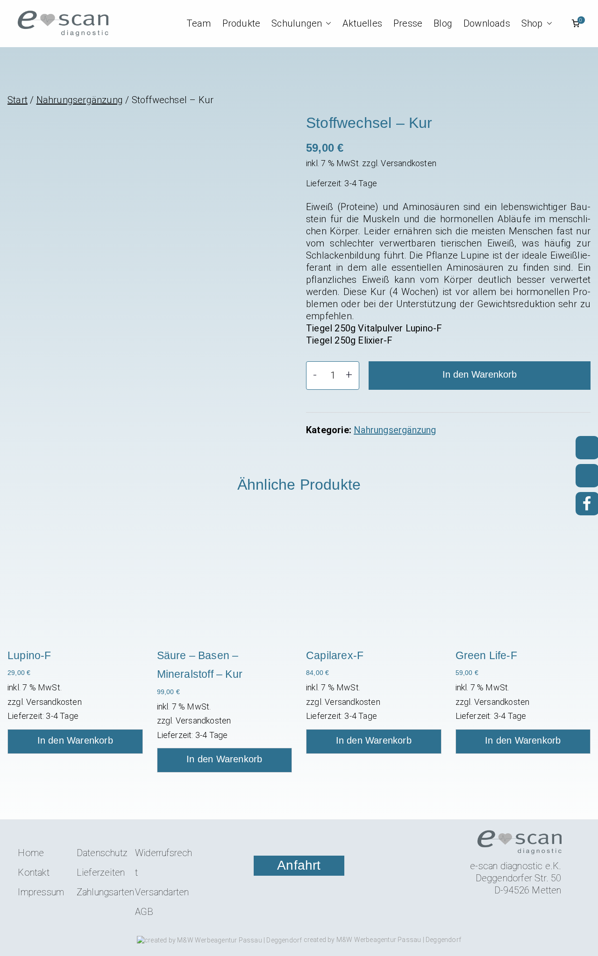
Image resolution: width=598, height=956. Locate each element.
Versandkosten (408, 163)
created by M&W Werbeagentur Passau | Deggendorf (381, 939)
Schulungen (296, 23)
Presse (407, 23)
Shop (532, 23)
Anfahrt (298, 865)
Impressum (41, 892)
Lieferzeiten (101, 872)
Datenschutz (102, 852)
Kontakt (33, 872)
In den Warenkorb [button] (75, 740)
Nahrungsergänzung (79, 99)
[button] (326, 23)
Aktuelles (362, 23)
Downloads (486, 23)
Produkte (241, 23)
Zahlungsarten (106, 892)
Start (17, 99)
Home (31, 852)
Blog (443, 23)
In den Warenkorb (479, 374)
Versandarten (162, 892)
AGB (144, 911)
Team (198, 23)
